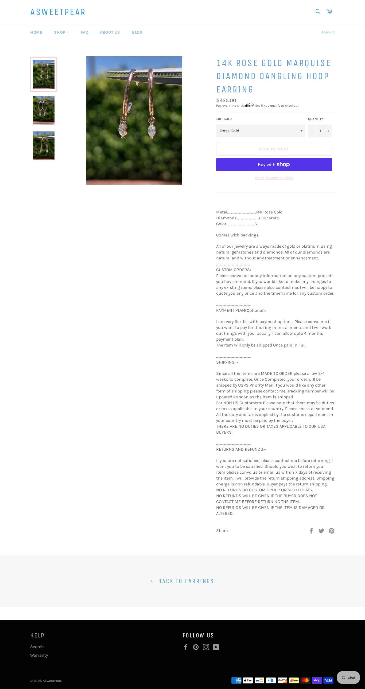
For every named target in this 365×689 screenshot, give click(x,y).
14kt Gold (224, 119)
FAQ (84, 32)
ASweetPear (58, 12)
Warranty (39, 655)
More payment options (274, 178)
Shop (60, 32)
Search (37, 646)
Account (328, 32)
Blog (137, 32)
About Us (110, 32)
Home (36, 32)
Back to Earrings (185, 581)
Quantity (315, 119)
